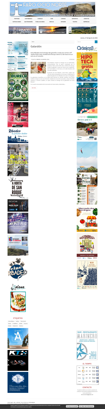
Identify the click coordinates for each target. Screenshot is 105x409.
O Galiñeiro (15, 323)
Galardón (43, 59)
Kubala (9, 326)
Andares (21, 326)
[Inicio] (52, 9)
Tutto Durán (23, 321)
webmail (18, 402)
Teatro (75, 21)
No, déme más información (86, 406)
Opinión (63, 21)
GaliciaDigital (32, 402)
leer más (34, 87)
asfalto (20, 323)
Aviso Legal (10, 402)
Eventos (86, 18)
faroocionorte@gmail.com (87, 394)
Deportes (75, 18)
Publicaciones (40, 21)
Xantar (9, 323)
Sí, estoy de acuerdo (72, 406)
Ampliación (15, 326)
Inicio (33, 41)
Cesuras (26, 323)
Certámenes (28, 18)
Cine (51, 18)
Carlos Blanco (11, 321)
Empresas (86, 21)
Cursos (63, 18)
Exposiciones (17, 21)
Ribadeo (39, 59)
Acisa (48, 59)
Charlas (40, 18)
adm (15, 402)
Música (52, 21)
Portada (16, 18)
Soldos (17, 321)
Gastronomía (28, 21)
